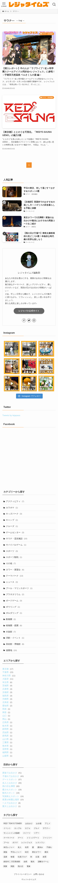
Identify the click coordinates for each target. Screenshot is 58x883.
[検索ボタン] (54, 4)
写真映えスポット (12, 796)
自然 (25, 862)
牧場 (12, 857)
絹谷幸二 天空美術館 (12, 862)
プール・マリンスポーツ (19, 588)
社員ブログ (22, 857)
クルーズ (12, 526)
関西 (12, 866)
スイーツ (26, 833)
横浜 (46, 852)
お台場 (38, 823)
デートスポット (11, 779)
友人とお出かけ (11, 783)
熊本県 (7, 746)
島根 (6, 709)
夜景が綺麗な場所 (12, 799)
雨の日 (20, 866)
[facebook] (24, 320)
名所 (27, 847)
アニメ (47, 823)
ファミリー (47, 838)
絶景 (44, 857)
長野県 (7, 749)
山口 (6, 715)
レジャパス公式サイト (29, 311)
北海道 (7, 702)
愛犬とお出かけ (11, 806)
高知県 (7, 732)
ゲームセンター (15, 532)
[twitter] (29, 320)
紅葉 (37, 857)
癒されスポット (11, 789)
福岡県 (7, 752)
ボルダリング (14, 613)
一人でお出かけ (11, 803)
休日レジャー (9, 847)
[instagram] (34, 320)
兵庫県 (7, 689)
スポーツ (12, 551)
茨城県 (7, 685)
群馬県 (7, 735)
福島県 (7, 695)
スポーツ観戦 (14, 557)
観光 (32, 862)
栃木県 (7, 726)
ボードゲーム (14, 600)
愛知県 (7, 705)
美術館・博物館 (15, 644)
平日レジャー (16, 852)
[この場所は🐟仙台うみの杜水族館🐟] (12, 349)
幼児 (27, 852)
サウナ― (46, 828)
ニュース (12, 582)
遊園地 (11, 650)
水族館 (11, 631)
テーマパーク (14, 576)
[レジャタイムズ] (29, 4)
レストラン (40, 842)
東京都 (7, 669)
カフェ (27, 828)
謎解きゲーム (43, 862)
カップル (17, 828)
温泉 (5, 857)
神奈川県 (8, 675)
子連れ (49, 847)
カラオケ (12, 507)
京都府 (7, 692)
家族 (5, 852)
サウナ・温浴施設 (16, 538)
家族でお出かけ (11, 773)
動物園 (11, 619)
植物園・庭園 (14, 625)
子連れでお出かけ (12, 776)
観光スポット (10, 793)
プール (6, 842)
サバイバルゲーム (16, 545)
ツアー (36, 833)
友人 (19, 847)
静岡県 (7, 729)
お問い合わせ (38, 874)
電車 (28, 866)
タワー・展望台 (15, 569)
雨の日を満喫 (10, 786)
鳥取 (6, 712)
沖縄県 (7, 699)
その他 (11, 563)
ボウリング (13, 607)
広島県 (7, 722)
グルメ (36, 828)
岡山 (6, 719)
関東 (5, 866)
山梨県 (7, 756)
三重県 (7, 742)
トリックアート (33, 838)
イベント (7, 828)
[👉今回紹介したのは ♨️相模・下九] (29, 349)
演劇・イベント (15, 638)
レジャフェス (26, 842)
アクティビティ (15, 501)
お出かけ (28, 823)
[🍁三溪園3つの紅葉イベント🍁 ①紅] (12, 383)
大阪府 (7, 679)
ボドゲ (15, 842)
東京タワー (36, 852)
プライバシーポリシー (23, 874)
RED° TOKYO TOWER (13, 823)
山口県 (7, 739)
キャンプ (12, 520)
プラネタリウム (15, 594)
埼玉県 (7, 682)
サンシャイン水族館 (12, 833)
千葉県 (7, 672)
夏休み (40, 847)
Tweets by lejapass (11, 415)
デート (20, 838)
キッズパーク (14, 513)
